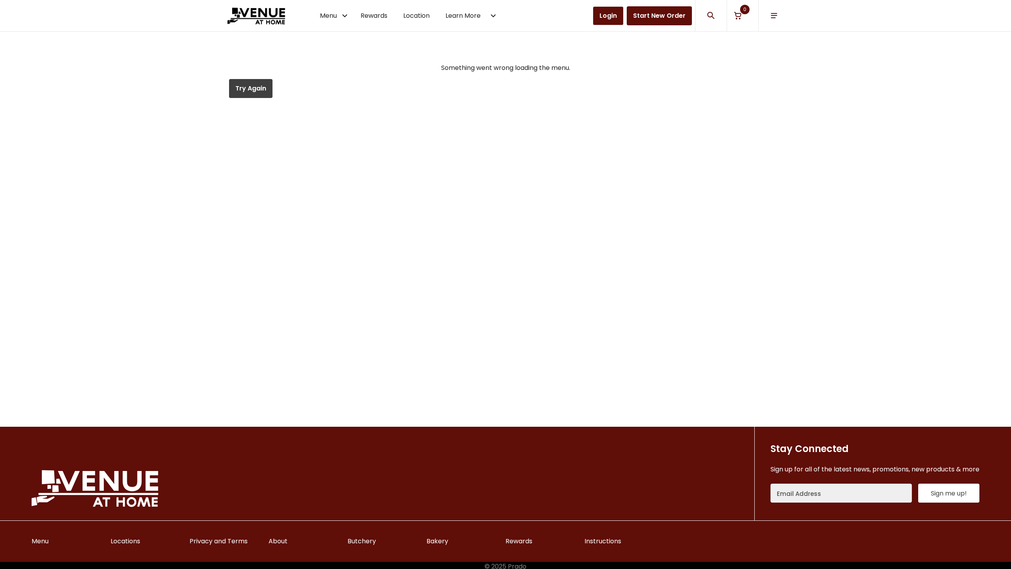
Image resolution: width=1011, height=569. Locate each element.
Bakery (437, 541)
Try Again (250, 88)
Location (416, 15)
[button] (742, 15)
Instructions (602, 541)
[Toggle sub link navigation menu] (493, 16)
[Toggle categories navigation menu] (345, 16)
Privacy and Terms (219, 541)
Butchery (362, 541)
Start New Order (659, 15)
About (278, 541)
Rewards (374, 15)
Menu (328, 15)
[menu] (774, 16)
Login (608, 15)
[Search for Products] (711, 16)
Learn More (463, 15)
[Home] (256, 15)
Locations (125, 541)
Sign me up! (949, 493)
